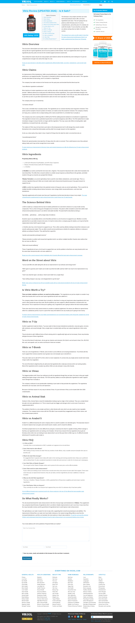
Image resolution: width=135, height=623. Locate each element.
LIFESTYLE (102, 574)
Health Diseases (41, 584)
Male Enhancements (32, 5)
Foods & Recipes (56, 600)
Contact (84, 619)
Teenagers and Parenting (89, 602)
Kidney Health (25, 598)
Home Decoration (103, 598)
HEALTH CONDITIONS (44, 574)
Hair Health (70, 588)
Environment (102, 586)
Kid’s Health (25, 586)
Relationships (76, 1)
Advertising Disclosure (75, 4)
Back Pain (70, 582)
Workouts (54, 577)
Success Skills (102, 593)
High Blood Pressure (42, 600)
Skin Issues (40, 580)
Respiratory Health (41, 595)
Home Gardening (103, 597)
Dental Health (25, 595)
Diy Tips (100, 579)
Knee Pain (70, 584)
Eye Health (24, 582)
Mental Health (25, 600)
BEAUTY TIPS (56, 574)
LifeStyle (84, 1)
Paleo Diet (55, 591)
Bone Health (25, 588)
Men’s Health (25, 593)
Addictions (39, 579)
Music (100, 577)
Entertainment (102, 589)
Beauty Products (56, 604)
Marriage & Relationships (89, 604)
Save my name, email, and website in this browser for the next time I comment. (46, 553)
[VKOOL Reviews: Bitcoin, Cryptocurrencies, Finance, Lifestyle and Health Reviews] (27, 1)
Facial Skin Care (72, 589)
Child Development (88, 593)
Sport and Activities (103, 600)
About (69, 619)
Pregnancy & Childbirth (73, 602)
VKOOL (49, 613)
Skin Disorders (40, 582)
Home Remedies (60, 1)
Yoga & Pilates (56, 598)
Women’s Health (26, 602)
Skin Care (54, 588)
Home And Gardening (104, 602)
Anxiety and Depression (43, 606)
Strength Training (26, 606)
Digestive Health (26, 604)
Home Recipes (102, 591)
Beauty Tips (55, 589)
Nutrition (70, 579)
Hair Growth (55, 593)
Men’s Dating (86, 584)
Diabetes (39, 577)
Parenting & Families (88, 598)
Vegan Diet (70, 586)
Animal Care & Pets (103, 604)
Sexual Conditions (41, 591)
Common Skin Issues (42, 598)
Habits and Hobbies (88, 597)
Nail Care (70, 577)
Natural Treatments (72, 600)
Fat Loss (54, 580)
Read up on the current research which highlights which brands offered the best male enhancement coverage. (52, 255)
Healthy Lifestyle (87, 589)
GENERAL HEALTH (28, 574)
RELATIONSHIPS (88, 574)
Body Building (25, 597)
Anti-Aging (55, 582)
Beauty (52, 1)
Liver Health (25, 589)
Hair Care (54, 579)
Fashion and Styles (57, 606)
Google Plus (47, 619)
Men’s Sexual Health (42, 602)
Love (84, 577)
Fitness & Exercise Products (75, 606)
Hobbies (101, 580)
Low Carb (24, 579)
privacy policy (98, 621)
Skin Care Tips (71, 591)
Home (23, 5)
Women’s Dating (87, 591)
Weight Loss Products (73, 604)
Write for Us (79, 619)
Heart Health (25, 591)
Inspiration (85, 579)
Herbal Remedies (72, 597)
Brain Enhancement (42, 597)
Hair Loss (54, 586)
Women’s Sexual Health (43, 604)
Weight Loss (55, 597)
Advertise (74, 619)
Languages (86, 580)
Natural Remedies (72, 598)
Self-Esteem (86, 582)
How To (69, 1)
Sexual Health (40, 589)
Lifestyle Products (103, 595)
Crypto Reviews (38, 1)
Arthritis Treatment (41, 593)
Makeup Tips (55, 595)
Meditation (70, 580)
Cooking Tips (102, 584)
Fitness (23, 577)
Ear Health (24, 580)
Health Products (41, 588)
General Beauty (56, 602)
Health (46, 1)
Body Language (87, 588)
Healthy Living (71, 593)
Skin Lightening (71, 595)
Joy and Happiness (88, 595)
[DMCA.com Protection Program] (27, 618)
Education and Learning (104, 606)
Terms (92, 621)
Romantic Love (87, 586)
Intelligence (101, 582)
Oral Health (24, 584)
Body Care (55, 584)
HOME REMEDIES (73, 574)
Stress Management (88, 600)
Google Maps (47, 618)
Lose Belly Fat (40, 586)
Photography (102, 588)
